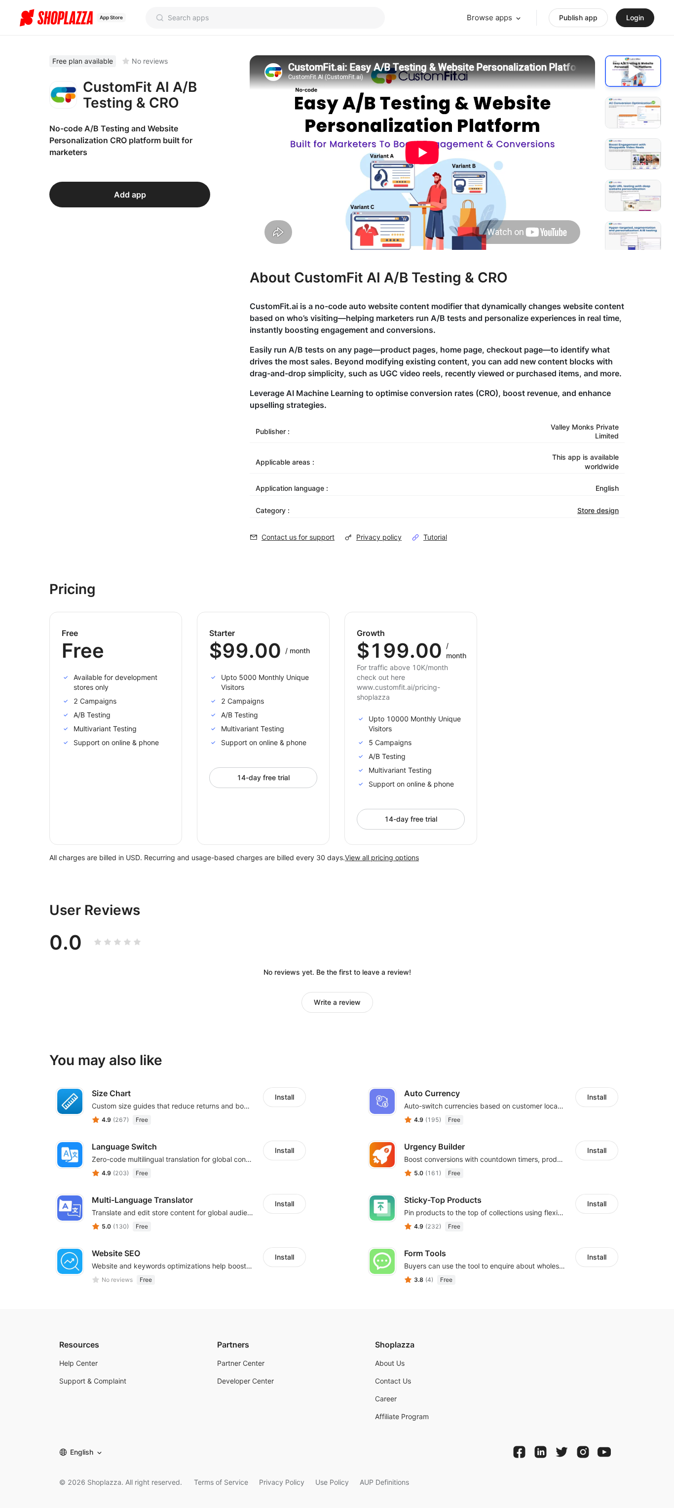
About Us (390, 1363)
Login (635, 17)
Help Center (78, 1363)
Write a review (337, 1002)
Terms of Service (221, 1482)
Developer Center (245, 1381)
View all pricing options (382, 857)
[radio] (98, 942)
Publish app (578, 17)
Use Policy (332, 1482)
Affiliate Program (402, 1416)
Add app (130, 194)
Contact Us (393, 1381)
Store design (598, 510)
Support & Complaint (92, 1381)
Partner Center (240, 1363)
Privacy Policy (281, 1482)
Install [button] (284, 1097)
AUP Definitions (384, 1482)
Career (386, 1398)
